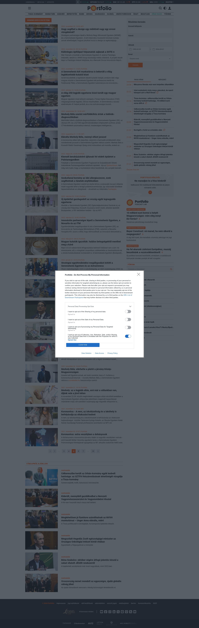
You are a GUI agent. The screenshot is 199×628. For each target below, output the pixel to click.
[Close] (139, 275)
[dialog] (99, 314)
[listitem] (99, 306)
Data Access (99, 353)
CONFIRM (83, 345)
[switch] (128, 311)
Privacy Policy (113, 353)
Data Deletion (86, 353)
